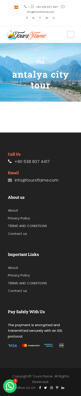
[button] (10, 386)
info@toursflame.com (40, 12)
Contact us (17, 233)
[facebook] (27, 18)
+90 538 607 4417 (47, 7)
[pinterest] (40, 18)
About (13, 210)
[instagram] (54, 18)
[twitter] (47, 18)
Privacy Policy (19, 218)
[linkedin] (33, 18)
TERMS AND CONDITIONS (27, 225)
